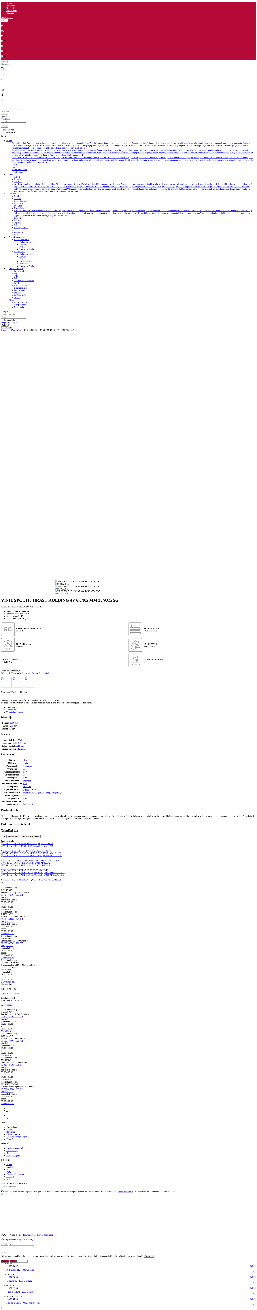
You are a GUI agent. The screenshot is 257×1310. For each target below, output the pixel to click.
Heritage (15, 167)
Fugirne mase (19, 290)
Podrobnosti (11, 707)
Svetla (25, 763)
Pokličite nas (8, 129)
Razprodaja (19, 307)
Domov (4, 330)
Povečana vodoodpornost (33, 792)
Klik (25, 778)
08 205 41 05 (6, 967)
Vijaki (21, 247)
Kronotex (18, 218)
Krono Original (20, 208)
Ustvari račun (6, 327)
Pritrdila (22, 244)
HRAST (21, 746)
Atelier (132, 159)
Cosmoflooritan (20, 201)
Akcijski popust (20, 302)
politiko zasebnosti (125, 1192)
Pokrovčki (23, 263)
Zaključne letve (25, 261)
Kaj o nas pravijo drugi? (16, 1137)
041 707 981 (17, 895)
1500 (12, 723)
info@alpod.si (7, 17)
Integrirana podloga (54, 792)
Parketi (9, 1164)
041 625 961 (17, 919)
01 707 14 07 (6, 895)
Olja (16, 275)
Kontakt (9, 3)
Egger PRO (19, 203)
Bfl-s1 (25, 798)
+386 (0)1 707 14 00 (10, 993)
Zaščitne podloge (21, 295)
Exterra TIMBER (21, 239)
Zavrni (13, 1261)
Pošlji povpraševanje (12, 695)
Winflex (133, 187)
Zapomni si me (10, 320)
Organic (17, 222)
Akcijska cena (20, 304)
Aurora (17, 177)
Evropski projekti (13, 1134)
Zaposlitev (10, 13)
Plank (20, 330)
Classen (17, 198)
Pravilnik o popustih (14, 1148)
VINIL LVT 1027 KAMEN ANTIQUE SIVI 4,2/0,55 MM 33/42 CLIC (31, 880)
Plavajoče (27, 781)
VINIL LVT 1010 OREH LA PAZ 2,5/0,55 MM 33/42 (24, 870)
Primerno (27, 786)
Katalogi (10, 8)
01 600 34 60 (6, 919)
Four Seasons (17, 172)
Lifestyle (17, 220)
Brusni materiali (20, 288)
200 (11, 726)
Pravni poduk (29, 1235)
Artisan (132, 152)
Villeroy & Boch (21, 227)
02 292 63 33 (6, 943)
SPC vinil (22, 743)
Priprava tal (19, 271)
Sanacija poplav (13, 1155)
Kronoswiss (133, 212)
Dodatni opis (11, 710)
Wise (16, 234)
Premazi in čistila (26, 249)
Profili (16, 283)
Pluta (8, 1172)
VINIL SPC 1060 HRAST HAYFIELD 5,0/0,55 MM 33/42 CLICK (30, 860)
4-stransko (27, 766)
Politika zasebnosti (45, 1235)
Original (17, 225)
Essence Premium (19, 169)
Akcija (9, 1179)
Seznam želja (12, 1150)
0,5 (24, 769)
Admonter (132, 145)
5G (24, 775)
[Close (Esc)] (2, 1249)
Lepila (16, 273)
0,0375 (26, 789)
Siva (25, 760)
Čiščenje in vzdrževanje (24, 280)
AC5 (25, 783)
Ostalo (17, 297)
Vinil (9, 330)
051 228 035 (17, 943)
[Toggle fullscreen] (5, 1249)
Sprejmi (5, 1261)
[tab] (131, 707)
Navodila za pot (7, 909)
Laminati (10, 1167)
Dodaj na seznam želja (11, 671)
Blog (8, 1153)
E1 (24, 801)
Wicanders (18, 232)
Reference (10, 6)
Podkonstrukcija (26, 242)
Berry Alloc (19, 179)
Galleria (15, 164)
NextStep (18, 181)
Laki (16, 278)
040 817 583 (17, 967)
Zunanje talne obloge (15, 1174)
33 (24, 795)
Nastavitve (149, 1256)
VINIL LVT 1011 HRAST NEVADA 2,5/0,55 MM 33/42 (26, 851)
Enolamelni (28, 804)
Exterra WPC (19, 251)
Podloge (17, 292)
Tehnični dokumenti (14, 712)
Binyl (16, 196)
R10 (25, 772)
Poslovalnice (11, 10)
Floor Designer (12, 1139)
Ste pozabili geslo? (9, 322)
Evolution (18, 205)
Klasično (22, 749)
